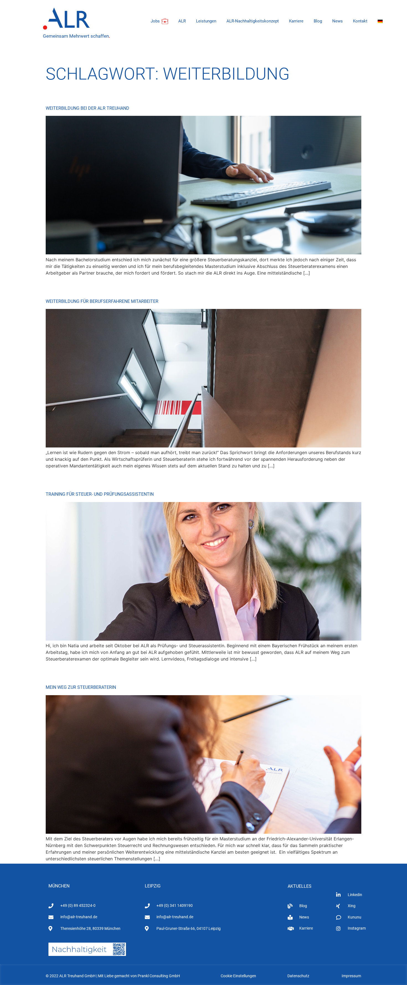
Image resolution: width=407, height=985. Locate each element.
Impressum (351, 976)
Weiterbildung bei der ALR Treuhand (87, 108)
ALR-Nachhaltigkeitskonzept (252, 21)
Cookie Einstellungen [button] (238, 976)
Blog (318, 21)
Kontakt (360, 21)
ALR (182, 21)
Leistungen (206, 21)
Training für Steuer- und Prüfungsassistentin (100, 494)
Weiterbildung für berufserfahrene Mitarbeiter (102, 301)
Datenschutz (298, 976)
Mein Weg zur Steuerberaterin (81, 687)
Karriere (296, 21)
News (337, 21)
